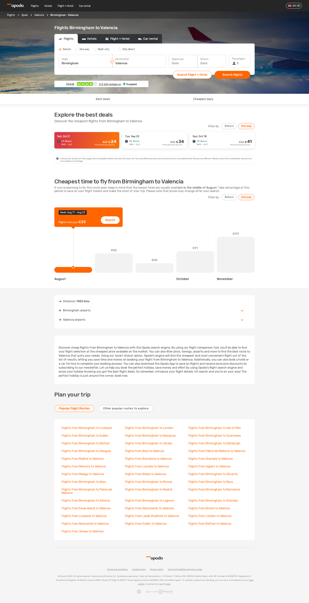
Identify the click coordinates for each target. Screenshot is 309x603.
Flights (35, 6)
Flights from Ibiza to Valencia (144, 451)
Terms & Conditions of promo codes (185, 569)
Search (110, 220)
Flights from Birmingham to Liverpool (87, 428)
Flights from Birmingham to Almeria (86, 500)
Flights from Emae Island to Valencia (86, 508)
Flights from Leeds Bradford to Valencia (152, 516)
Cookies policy (139, 569)
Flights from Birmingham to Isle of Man (214, 428)
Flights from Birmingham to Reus (210, 481)
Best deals (103, 99)
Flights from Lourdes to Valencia (147, 466)
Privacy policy (156, 569)
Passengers (238, 58)
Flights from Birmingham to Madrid (148, 489)
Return (204, 59)
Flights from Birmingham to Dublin (85, 435)
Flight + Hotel (65, 6)
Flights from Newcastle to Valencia (85, 523)
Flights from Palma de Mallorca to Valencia (216, 451)
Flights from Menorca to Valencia (84, 466)
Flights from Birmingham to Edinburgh (214, 443)
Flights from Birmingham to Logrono (149, 500)
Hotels (48, 6)
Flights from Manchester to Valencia (149, 508)
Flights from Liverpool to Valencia (84, 516)
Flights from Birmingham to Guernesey (214, 435)
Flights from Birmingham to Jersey (148, 443)
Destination (122, 59)
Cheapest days (203, 99)
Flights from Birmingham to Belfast (86, 443)
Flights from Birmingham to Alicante (213, 474)
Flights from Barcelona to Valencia (148, 458)
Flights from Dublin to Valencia (145, 523)
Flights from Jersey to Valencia (83, 531)
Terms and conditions (117, 569)
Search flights (232, 74)
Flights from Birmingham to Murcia (148, 481)
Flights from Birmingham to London (149, 428)
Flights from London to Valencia (209, 516)
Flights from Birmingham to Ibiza (84, 481)
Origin (65, 59)
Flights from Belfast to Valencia (209, 523)
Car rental (84, 6)
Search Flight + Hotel (192, 74)
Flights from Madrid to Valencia (83, 458)
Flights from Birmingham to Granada (213, 500)
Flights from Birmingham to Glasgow (86, 451)
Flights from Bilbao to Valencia (145, 474)
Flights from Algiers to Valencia (209, 466)
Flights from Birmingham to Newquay (150, 435)
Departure (178, 59)
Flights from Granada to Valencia (210, 458)
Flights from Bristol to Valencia (209, 508)
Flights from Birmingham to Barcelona (214, 489)
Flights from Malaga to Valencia (83, 474)
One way (246, 126)
